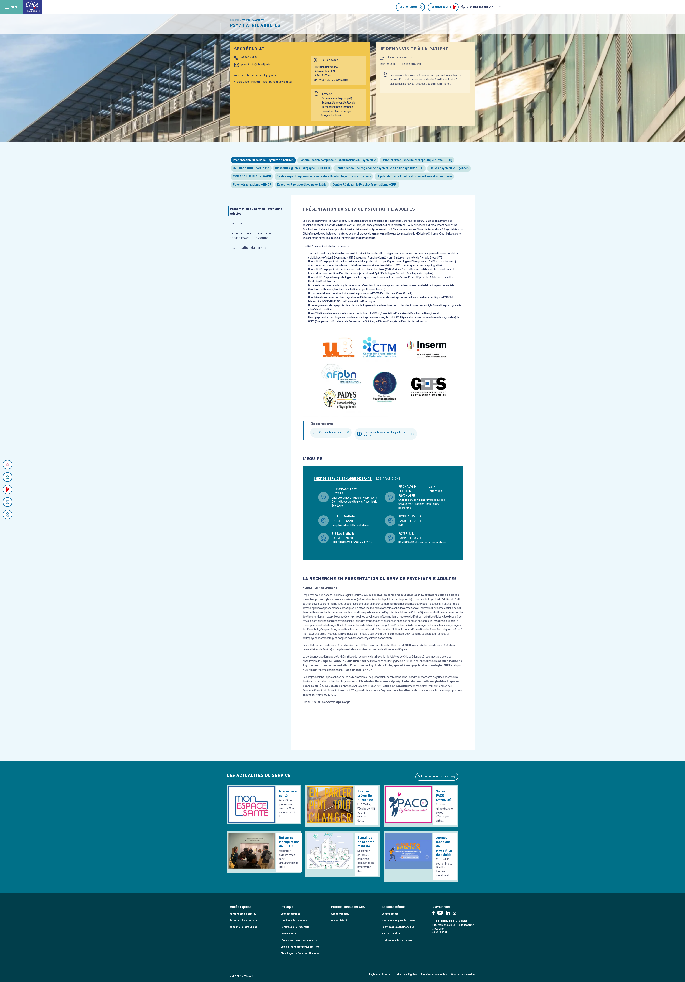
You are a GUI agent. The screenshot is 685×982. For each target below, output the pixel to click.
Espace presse (390, 913)
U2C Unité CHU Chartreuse (251, 168)
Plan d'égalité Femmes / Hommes (300, 953)
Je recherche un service (243, 920)
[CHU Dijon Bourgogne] (32, 7)
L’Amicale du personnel (294, 920)
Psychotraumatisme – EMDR (252, 184)
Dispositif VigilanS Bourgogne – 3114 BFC (302, 168)
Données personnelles (434, 974)
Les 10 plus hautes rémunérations (300, 946)
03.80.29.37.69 (249, 57)
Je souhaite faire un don (243, 927)
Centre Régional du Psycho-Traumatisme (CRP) (364, 184)
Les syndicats (288, 933)
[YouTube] (441, 912)
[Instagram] (456, 912)
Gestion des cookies (463, 974)
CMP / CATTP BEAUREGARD (252, 176)
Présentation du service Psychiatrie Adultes (263, 160)
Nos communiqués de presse (398, 920)
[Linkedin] (449, 912)
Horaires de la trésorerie (295, 927)
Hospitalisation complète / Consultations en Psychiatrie (337, 160)
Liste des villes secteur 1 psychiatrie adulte (384, 434)
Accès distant (339, 920)
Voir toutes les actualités (433, 776)
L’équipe (236, 223)
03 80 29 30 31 (490, 7)
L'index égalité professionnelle (299, 940)
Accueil (234, 20)
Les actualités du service (248, 247)
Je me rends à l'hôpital (243, 913)
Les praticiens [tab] (388, 478)
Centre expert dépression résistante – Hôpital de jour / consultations (324, 176)
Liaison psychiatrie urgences (449, 168)
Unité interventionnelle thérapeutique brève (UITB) (417, 160)
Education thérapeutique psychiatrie (302, 184)
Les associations (290, 913)
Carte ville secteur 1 (331, 432)
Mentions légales (407, 974)
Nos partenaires (391, 933)
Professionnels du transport (398, 940)
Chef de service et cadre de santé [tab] (343, 478)
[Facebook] (434, 912)
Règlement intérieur (380, 974)
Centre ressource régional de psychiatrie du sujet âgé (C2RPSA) (380, 168)
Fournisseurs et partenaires (398, 927)
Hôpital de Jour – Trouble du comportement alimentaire (414, 176)
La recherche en (253, 235)
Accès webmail (340, 913)
